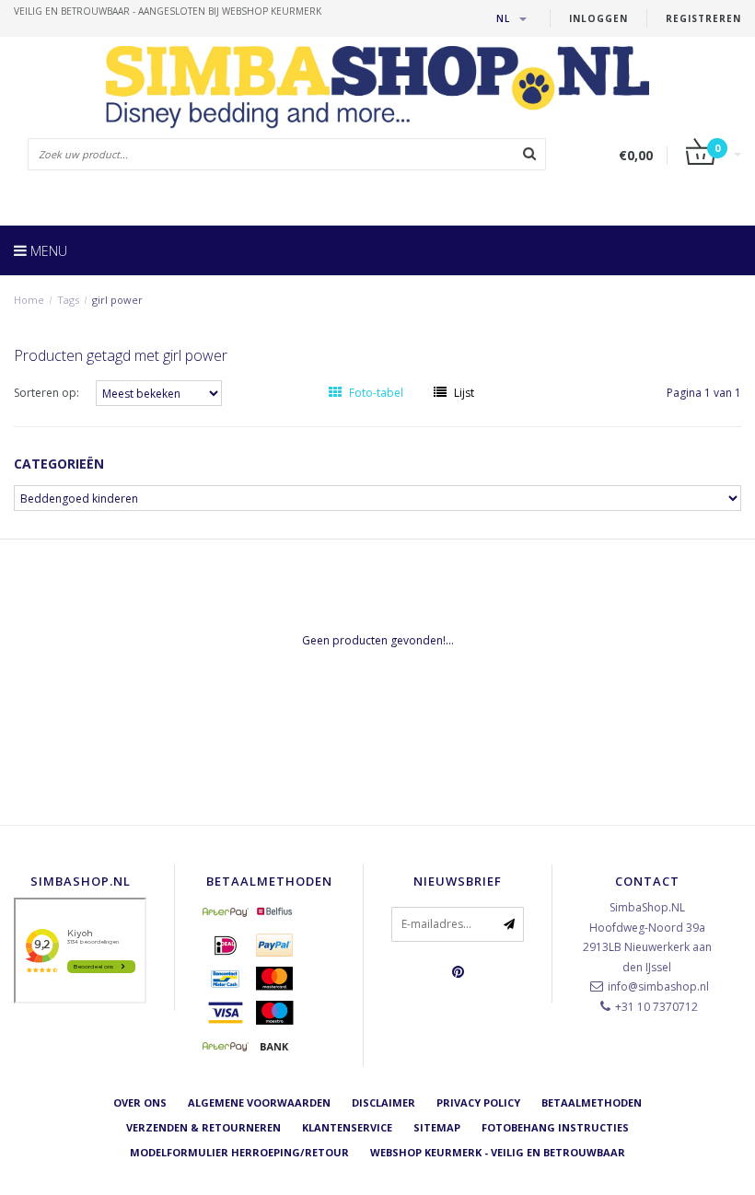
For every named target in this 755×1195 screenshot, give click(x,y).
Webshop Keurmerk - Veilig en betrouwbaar (497, 1152)
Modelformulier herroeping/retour (239, 1152)
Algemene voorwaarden (259, 1102)
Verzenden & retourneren (203, 1127)
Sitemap (436, 1127)
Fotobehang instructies (555, 1127)
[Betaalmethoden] (226, 911)
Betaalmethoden (591, 1102)
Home (29, 300)
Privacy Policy (478, 1102)
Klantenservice (347, 1127)
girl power (117, 300)
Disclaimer (383, 1102)
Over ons (140, 1102)
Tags (68, 300)
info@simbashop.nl (658, 986)
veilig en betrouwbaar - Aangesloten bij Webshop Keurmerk (167, 11)
